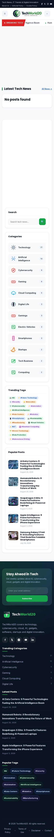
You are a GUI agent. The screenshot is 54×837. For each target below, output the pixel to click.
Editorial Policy (17, 6)
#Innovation (9, 778)
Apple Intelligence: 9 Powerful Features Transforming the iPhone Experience (31, 519)
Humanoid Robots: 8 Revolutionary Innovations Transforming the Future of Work (31, 483)
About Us (5, 6)
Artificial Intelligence (27, 661)
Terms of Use (22, 830)
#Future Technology (21, 771)
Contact (48, 830)
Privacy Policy (7, 830)
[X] (12, 640)
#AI (5, 771)
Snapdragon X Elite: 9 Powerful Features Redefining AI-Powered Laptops (32, 502)
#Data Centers (10, 791)
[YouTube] (26, 640)
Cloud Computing (27, 678)
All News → (47, 89)
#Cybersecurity (27, 778)
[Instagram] (19, 640)
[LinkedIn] (32, 640)
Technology (27, 655)
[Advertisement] (27, 56)
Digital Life (27, 683)
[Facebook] (5, 640)
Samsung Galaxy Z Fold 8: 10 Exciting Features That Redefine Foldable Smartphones (32, 536)
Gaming (27, 672)
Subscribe (27, 598)
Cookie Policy (31, 6)
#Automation (10, 784)
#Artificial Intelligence (31, 784)
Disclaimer (36, 830)
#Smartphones (43, 791)
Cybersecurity (27, 667)
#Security (39, 771)
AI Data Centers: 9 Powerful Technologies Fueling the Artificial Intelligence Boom (32, 465)
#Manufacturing (30, 798)
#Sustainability (11, 798)
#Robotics (26, 791)
